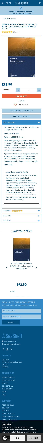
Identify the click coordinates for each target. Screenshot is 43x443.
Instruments (7, 389)
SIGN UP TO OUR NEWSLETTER (19, 304)
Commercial (7, 386)
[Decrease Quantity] (18, 90)
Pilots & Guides (8, 380)
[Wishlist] (10, 2)
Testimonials (8, 405)
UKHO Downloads (9, 420)
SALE (4, 395)
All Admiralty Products (22, 110)
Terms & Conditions (10, 417)
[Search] (6, 3)
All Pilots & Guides (21, 116)
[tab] (21, 122)
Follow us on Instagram (11, 349)
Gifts (4, 392)
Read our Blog (7, 349)
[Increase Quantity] (39, 90)
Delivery (6, 408)
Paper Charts (8, 377)
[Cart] (40, 2)
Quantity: (5, 90)
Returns (6, 411)
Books (5, 383)
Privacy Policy (8, 414)
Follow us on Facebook (3, 349)
